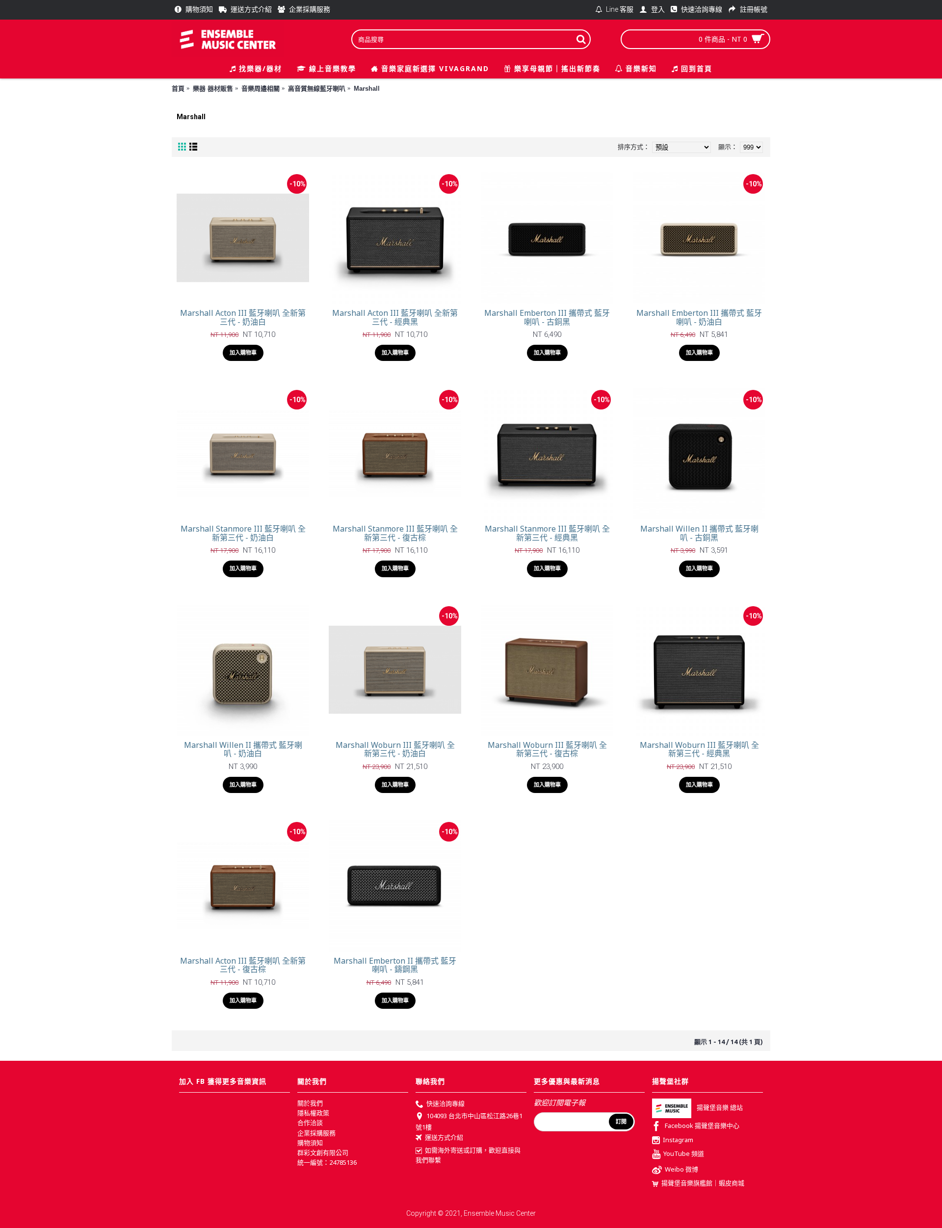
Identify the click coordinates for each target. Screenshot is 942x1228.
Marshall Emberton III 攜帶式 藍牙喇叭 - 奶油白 (699, 317)
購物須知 (310, 1142)
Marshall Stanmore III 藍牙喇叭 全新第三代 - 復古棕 (395, 533)
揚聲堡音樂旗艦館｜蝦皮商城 (702, 1182)
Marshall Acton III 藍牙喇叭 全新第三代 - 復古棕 (243, 965)
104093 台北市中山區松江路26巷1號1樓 (469, 1121)
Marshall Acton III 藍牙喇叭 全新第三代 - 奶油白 (243, 317)
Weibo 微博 (681, 1169)
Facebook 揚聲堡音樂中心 (702, 1125)
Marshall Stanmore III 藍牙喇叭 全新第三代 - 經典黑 (547, 533)
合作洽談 (310, 1122)
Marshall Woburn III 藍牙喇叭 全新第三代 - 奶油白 (395, 749)
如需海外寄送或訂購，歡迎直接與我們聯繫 (468, 1155)
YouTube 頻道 (683, 1154)
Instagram (678, 1139)
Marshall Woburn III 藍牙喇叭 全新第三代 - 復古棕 (547, 749)
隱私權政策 (313, 1112)
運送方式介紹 (444, 1137)
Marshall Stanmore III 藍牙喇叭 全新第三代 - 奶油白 (243, 533)
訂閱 (621, 1122)
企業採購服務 (316, 1132)
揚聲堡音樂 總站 (720, 1107)
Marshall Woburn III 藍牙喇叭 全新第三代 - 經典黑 (699, 749)
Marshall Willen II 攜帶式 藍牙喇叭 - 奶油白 (243, 749)
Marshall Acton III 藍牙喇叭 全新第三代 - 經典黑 (395, 317)
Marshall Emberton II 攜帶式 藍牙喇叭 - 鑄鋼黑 (395, 965)
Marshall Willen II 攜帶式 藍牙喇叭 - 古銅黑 (699, 533)
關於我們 (310, 1103)
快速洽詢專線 (445, 1103)
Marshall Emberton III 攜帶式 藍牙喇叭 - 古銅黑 (547, 317)
